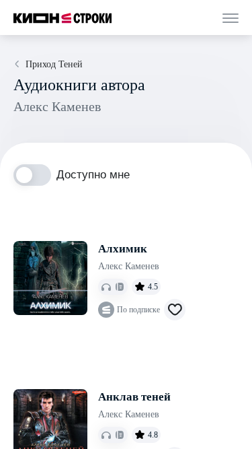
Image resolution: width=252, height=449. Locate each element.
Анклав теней (134, 396)
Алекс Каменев (128, 266)
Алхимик (122, 248)
